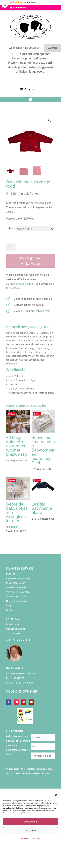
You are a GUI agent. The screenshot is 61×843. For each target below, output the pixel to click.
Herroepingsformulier (17, 601)
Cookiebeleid (24, 838)
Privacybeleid (35, 838)
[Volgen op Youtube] (31, 702)
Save (13, 414)
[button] (56, 794)
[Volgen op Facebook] (8, 702)
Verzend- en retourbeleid (18, 592)
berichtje (45, 311)
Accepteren (30, 821)
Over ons (10, 574)
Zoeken (52, 47)
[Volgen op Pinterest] (23, 702)
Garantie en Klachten (16, 596)
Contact (10, 610)
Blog (8, 605)
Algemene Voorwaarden (18, 578)
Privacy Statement (15, 583)
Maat (10, 228)
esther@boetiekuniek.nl (18, 640)
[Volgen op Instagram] (16, 702)
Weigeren (31, 830)
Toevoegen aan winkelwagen (31, 261)
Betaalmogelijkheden (16, 587)
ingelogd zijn (23, 283)
